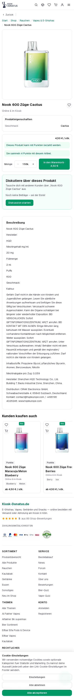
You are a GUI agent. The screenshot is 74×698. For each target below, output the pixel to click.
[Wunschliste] (49, 5)
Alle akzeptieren (37, 692)
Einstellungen (37, 677)
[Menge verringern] (18, 164)
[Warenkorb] (56, 5)
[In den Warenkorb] (6, 431)
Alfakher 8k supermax (14, 619)
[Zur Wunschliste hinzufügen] (69, 105)
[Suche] (36, 5)
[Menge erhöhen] (33, 164)
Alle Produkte (9, 562)
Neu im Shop (9, 595)
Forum (41, 568)
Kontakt (42, 573)
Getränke (7, 579)
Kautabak (7, 573)
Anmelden (43, 608)
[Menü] (69, 5)
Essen (5, 584)
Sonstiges (7, 590)
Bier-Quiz (43, 590)
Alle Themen (9, 608)
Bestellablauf (45, 557)
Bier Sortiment (10, 624)
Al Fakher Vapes (11, 613)
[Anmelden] (62, 5)
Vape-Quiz (44, 595)
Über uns (43, 579)
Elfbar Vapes (9, 635)
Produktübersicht (11, 557)
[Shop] (43, 5)
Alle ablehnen (37, 685)
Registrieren (45, 613)
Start (4, 20)
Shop (14, 20)
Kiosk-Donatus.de (15, 504)
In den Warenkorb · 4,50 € (54, 164)
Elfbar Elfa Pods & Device (16, 630)
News (41, 562)
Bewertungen (45, 584)
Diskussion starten (19, 202)
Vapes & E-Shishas (43, 20)
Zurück (9, 14)
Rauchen (25, 20)
